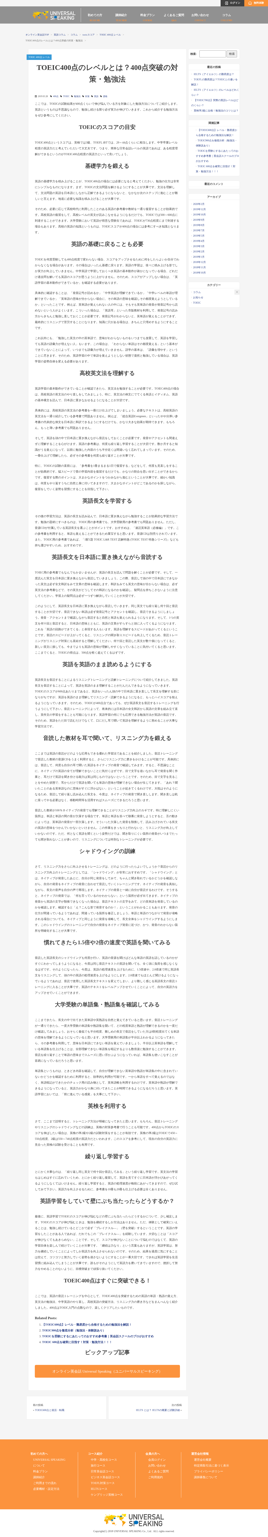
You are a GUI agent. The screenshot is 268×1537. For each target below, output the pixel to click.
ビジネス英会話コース (105, 1477)
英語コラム (60, 34)
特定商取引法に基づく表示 (211, 1465)
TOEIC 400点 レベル (110, 34)
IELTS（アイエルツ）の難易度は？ (214, 74)
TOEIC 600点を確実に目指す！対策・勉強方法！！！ (77, 1342)
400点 (56, 96)
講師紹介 (121, 16)
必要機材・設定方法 (46, 1488)
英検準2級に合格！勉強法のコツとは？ (216, 110)
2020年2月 (199, 204)
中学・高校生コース (104, 1459)
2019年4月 (199, 241)
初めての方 (95, 16)
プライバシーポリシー (208, 1471)
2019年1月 (199, 256)
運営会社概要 (202, 1459)
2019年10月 (199, 214)
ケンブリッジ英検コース (107, 1494)
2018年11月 (199, 267)
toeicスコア (89, 34)
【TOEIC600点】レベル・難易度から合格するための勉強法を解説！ (87, 1324)
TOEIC (66, 96)
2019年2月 (199, 251)
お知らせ (198, 297)
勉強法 (77, 96)
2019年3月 (199, 246)
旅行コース (98, 1465)
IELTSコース (99, 1488)
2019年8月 (199, 225)
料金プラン (147, 16)
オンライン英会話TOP (37, 34)
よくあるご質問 (174, 16)
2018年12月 (199, 262)
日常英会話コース (102, 1471)
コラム (226, 16)
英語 (96, 96)
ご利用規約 (155, 1477)
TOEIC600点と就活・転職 (49, 1410)
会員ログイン (157, 1459)
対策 (87, 96)
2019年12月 (199, 209)
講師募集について (205, 1477)
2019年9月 (199, 220)
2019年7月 (199, 230)
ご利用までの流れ (45, 1483)
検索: (193, 53)
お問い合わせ (200, 16)
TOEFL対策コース (103, 1483)
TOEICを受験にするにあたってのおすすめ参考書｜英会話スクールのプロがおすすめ (98, 1336)
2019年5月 (199, 235)
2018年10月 (199, 272)
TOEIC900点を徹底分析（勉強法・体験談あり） (74, 1330)
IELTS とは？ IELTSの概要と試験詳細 (158, 1410)
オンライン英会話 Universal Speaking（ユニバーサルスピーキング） (107, 1371)
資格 (105, 96)
